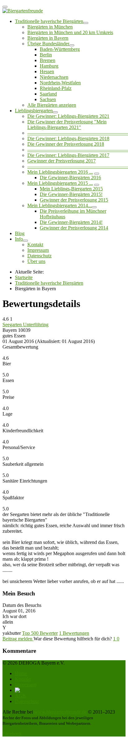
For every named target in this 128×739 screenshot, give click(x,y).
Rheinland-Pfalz (55, 88)
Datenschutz (39, 255)
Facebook (12, 733)
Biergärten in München (50, 26)
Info (19, 239)
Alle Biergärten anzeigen (51, 105)
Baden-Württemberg (60, 49)
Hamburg (49, 66)
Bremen (47, 60)
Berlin (46, 54)
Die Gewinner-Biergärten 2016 (70, 177)
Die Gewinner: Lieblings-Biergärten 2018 (68, 138)
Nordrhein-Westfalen (60, 82)
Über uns (36, 261)
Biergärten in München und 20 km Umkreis (70, 32)
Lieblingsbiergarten (34, 110)
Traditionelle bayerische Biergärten (49, 21)
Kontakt (35, 244)
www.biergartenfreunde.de (60, 712)
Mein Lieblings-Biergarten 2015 (71, 188)
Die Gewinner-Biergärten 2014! (71, 222)
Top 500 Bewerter (40, 633)
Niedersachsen (54, 77)
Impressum (38, 250)
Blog (20, 233)
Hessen (47, 71)
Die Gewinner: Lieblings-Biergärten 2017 (68, 155)
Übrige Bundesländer (48, 43)
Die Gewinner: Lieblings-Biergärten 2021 (68, 116)
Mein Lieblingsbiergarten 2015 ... (60, 183)
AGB (20, 695)
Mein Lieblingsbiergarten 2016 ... (60, 172)
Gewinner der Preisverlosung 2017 (61, 160)
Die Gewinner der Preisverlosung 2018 (65, 144)
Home (21, 673)
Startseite (24, 277)
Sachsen (48, 99)
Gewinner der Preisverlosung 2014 (74, 227)
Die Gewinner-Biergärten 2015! (71, 194)
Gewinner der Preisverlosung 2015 (74, 200)
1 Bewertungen (74, 633)
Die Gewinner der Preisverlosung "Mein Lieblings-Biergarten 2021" (67, 124)
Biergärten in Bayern (47, 38)
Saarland (48, 93)
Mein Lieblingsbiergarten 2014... (59, 205)
